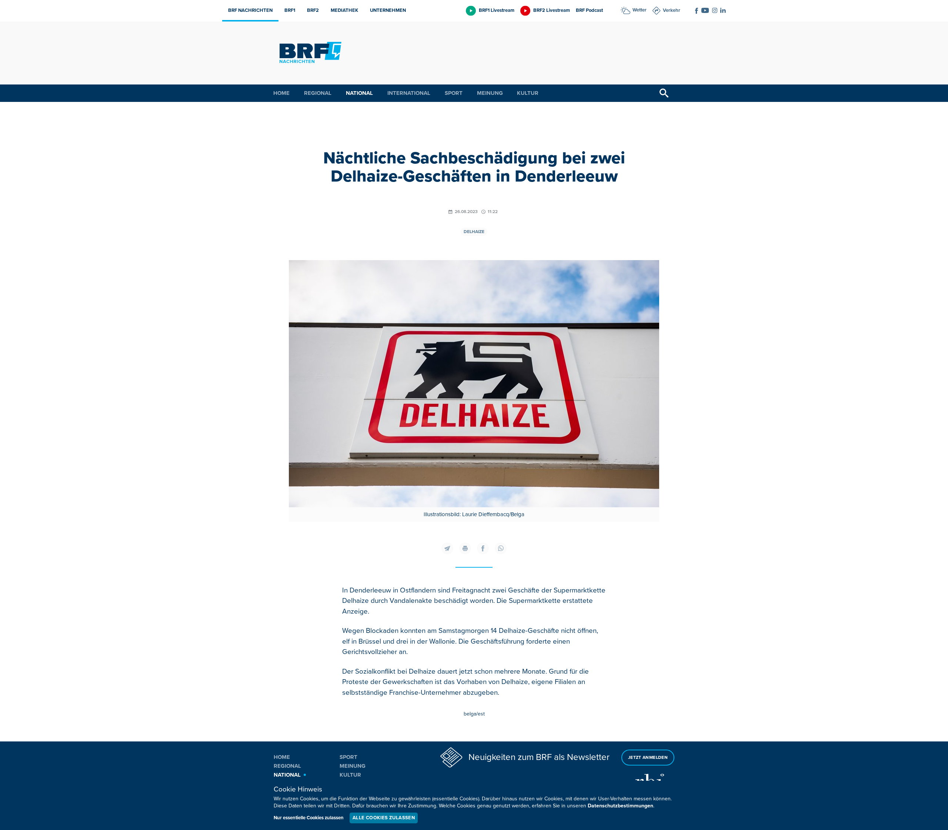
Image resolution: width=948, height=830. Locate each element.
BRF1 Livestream (496, 10)
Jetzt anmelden (648, 757)
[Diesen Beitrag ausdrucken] (465, 548)
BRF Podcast (589, 10)
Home (281, 93)
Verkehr (671, 10)
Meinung (490, 93)
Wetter (639, 10)
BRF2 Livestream (551, 10)
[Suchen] (664, 93)
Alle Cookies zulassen (384, 818)
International (408, 93)
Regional (317, 93)
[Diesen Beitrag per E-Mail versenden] (447, 548)
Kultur (527, 93)
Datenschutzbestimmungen (620, 806)
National (359, 93)
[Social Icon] (696, 11)
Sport (454, 93)
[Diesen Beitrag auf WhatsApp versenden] (501, 548)
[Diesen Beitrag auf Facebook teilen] (483, 548)
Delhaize (474, 232)
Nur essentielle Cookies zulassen (309, 818)
